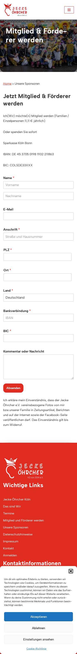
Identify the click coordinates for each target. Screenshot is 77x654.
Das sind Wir (12, 506)
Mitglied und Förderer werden (23, 520)
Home (7, 84)
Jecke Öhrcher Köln (16, 499)
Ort (7, 270)
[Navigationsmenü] (69, 9)
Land (8, 290)
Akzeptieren (38, 617)
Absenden (13, 388)
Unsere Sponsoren (15, 527)
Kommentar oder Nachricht (23, 351)
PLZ (7, 250)
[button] (71, 571)
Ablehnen (38, 628)
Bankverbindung (17, 311)
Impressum (10, 541)
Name (8, 178)
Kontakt (8, 548)
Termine (8, 513)
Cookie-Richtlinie (36, 648)
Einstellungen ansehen (38, 639)
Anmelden (10, 555)
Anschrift (11, 229)
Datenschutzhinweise (17, 534)
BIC (7, 331)
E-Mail (8, 209)
